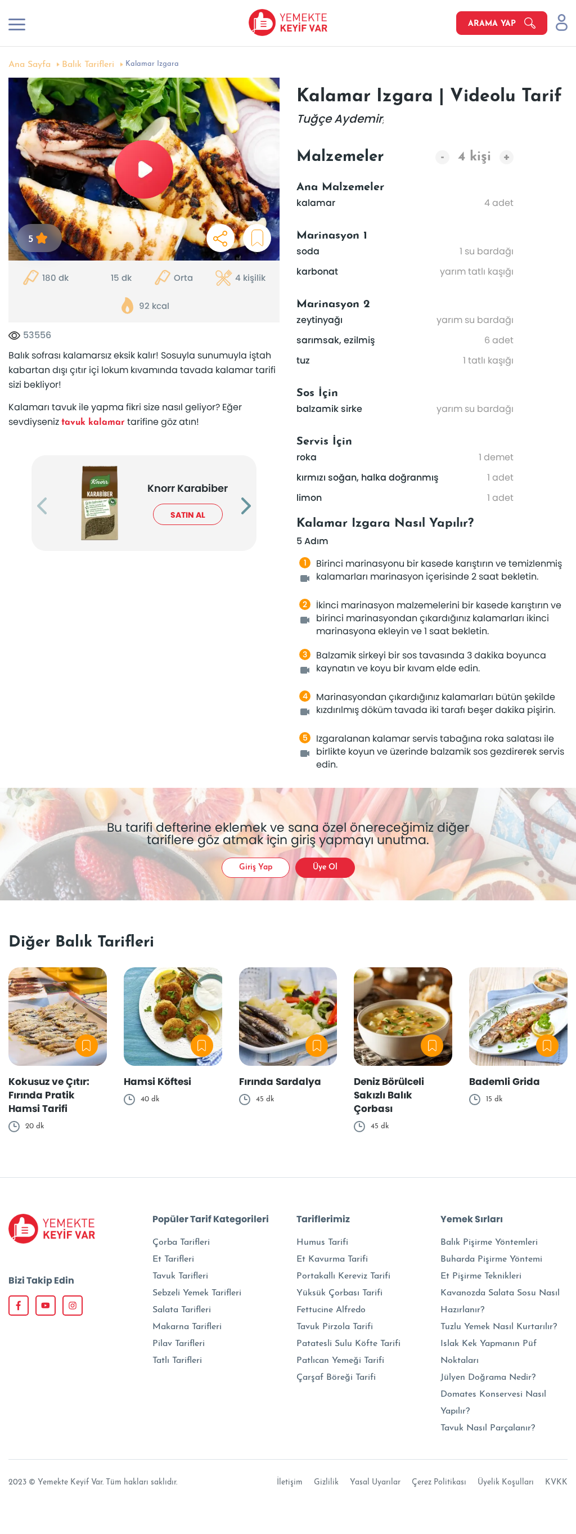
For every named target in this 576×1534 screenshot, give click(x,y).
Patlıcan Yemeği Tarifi (340, 1360)
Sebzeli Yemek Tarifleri (196, 1293)
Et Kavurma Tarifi (332, 1259)
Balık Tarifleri (88, 64)
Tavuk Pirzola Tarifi (334, 1326)
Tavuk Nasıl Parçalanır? (487, 1428)
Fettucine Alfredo (331, 1310)
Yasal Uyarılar (375, 1482)
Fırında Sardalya (280, 1081)
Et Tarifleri (173, 1259)
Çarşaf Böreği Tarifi (336, 1377)
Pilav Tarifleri (178, 1343)
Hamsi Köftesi (157, 1081)
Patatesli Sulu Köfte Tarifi (348, 1343)
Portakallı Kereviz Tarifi (343, 1276)
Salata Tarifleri (181, 1310)
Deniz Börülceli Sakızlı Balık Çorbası (389, 1095)
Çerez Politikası (439, 1482)
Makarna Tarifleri (187, 1326)
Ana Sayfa (29, 64)
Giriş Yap (255, 867)
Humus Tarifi (322, 1242)
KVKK (556, 1482)
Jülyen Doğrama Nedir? (488, 1377)
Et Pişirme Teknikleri (480, 1276)
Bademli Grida (504, 1081)
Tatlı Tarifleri (177, 1360)
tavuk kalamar (93, 422)
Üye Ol (325, 867)
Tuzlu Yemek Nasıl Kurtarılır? (498, 1326)
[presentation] (42, 507)
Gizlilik (326, 1482)
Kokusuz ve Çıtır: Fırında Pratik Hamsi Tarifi (48, 1095)
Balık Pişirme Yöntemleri (489, 1242)
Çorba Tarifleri (181, 1242)
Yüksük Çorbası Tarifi (339, 1293)
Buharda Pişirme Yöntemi (491, 1259)
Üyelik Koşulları (506, 1482)
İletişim (290, 1482)
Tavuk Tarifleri (180, 1276)
